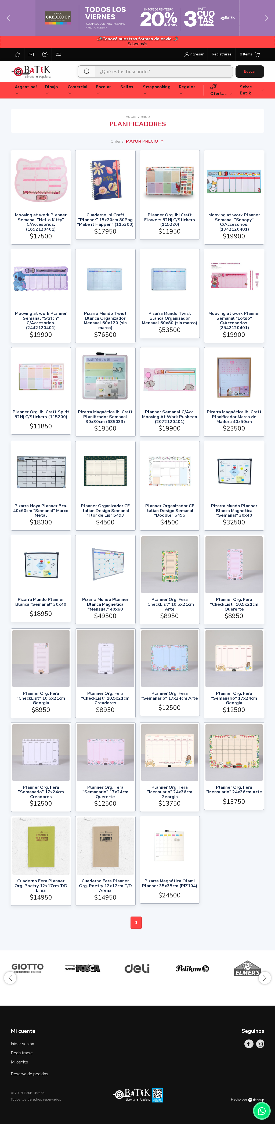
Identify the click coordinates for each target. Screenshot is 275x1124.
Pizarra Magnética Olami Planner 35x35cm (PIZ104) (169, 884)
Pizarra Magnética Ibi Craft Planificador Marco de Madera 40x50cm (234, 417)
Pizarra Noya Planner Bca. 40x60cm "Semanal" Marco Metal (40, 511)
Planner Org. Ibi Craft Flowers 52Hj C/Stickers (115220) (169, 220)
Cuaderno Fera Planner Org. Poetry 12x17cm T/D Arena (105, 886)
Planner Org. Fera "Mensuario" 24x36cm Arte (234, 790)
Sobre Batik (246, 90)
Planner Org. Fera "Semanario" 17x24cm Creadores (41, 792)
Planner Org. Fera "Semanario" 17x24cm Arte (169, 696)
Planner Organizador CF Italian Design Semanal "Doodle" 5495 (169, 511)
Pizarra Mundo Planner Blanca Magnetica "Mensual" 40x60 (105, 604)
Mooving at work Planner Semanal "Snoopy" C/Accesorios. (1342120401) (234, 222)
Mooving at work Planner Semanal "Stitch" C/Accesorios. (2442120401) (41, 320)
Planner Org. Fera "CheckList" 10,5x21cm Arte (170, 604)
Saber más (137, 44)
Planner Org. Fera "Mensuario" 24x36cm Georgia (169, 792)
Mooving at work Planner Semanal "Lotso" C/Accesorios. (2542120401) (234, 320)
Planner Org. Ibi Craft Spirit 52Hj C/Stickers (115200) (41, 415)
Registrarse (22, 1053)
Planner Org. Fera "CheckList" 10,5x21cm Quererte (234, 604)
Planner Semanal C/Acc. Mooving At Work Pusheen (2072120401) (169, 417)
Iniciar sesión (22, 1044)
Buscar (250, 71)
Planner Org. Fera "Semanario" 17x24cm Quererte (105, 792)
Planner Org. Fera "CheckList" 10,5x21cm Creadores (105, 698)
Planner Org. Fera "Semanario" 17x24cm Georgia (234, 698)
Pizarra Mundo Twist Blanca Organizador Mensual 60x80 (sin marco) (169, 318)
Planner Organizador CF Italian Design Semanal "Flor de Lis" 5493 (105, 511)
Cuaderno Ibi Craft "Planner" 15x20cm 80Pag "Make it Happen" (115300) (105, 220)
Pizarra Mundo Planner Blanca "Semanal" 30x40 (40, 602)
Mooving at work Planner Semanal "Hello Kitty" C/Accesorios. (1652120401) (41, 222)
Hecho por (239, 1099)
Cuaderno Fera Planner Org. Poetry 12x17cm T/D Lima (41, 886)
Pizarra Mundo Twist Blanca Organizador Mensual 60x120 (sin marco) (105, 320)
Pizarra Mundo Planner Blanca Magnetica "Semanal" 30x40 (234, 511)
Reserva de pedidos (29, 1074)
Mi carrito (19, 1062)
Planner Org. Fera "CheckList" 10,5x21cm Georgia (41, 698)
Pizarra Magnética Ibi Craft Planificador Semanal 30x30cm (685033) (105, 417)
